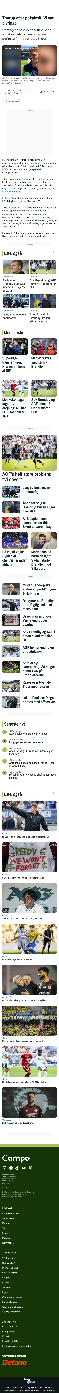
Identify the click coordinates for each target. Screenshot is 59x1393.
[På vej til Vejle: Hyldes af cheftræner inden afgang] (15, 540)
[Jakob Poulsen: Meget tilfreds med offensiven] (11, 702)
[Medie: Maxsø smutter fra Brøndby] (44, 346)
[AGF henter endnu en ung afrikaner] (11, 651)
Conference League (12, 1307)
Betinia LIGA (8, 1263)
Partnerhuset (16, 1194)
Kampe (6, 1223)
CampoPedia (8, 1331)
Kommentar (8, 1242)
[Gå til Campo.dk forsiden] (16, 1161)
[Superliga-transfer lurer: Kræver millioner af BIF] (15, 346)
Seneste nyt (8, 1218)
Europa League (10, 1302)
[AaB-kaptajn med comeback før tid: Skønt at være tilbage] (11, 523)
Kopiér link (49, 92)
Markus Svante (13, 93)
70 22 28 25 (44, 1388)
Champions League (12, 1297)
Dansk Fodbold (12, 101)
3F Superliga (8, 1258)
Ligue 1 (5, 1292)
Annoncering (9, 1321)
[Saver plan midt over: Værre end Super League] (11, 620)
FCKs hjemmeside (11, 191)
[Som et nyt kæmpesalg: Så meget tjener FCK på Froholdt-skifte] (11, 667)
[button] (29, 60)
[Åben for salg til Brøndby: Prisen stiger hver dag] (11, 507)
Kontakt (6, 1336)
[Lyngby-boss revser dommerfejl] (11, 492)
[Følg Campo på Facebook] (11, 1168)
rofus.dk (36, 1390)
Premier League (10, 1267)
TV (3, 1228)
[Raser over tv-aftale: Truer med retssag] (11, 686)
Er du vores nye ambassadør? (17, 1346)
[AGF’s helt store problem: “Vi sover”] (29, 452)
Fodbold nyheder (11, 1213)
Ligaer (5, 1233)
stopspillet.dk (10, 1390)
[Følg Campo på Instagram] (4, 1168)
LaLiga (5, 1277)
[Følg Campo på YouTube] (24, 1168)
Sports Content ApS (9, 1176)
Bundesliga (7, 1282)
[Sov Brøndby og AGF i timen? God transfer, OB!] (44, 388)
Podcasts (6, 1238)
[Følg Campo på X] (30, 1168)
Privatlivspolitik (10, 1341)
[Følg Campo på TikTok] (17, 1168)
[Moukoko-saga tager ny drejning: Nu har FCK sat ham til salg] (15, 388)
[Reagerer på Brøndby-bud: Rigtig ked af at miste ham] (11, 605)
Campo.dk (6, 1174)
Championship (9, 1272)
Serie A (6, 1287)
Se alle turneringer (11, 1311)
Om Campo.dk (9, 1326)
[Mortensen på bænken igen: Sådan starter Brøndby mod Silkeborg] (44, 540)
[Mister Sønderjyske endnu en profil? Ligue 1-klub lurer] (11, 589)
